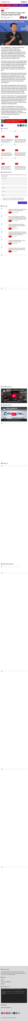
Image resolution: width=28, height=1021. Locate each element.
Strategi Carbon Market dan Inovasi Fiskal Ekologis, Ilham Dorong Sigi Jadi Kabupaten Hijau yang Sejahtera (6, 154)
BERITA (2, 10)
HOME (2, 979)
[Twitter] (21, 125)
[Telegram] (23, 125)
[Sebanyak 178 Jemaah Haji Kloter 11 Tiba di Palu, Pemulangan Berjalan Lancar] (7, 161)
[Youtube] (7, 1013)
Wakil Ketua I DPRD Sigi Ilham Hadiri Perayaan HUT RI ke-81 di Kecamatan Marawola (7, 140)
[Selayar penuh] (25, 401)
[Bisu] (23, 401)
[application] (14, 396)
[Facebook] (18, 125)
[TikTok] (14, 1013)
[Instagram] (4, 1013)
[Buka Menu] (24, 2)
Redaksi (5, 17)
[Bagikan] (26, 17)
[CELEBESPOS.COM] (5, 2)
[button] (22, 2)
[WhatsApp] (26, 125)
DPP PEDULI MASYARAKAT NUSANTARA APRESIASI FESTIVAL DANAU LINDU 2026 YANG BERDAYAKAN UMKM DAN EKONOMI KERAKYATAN (20, 154)
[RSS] (19, 1013)
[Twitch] (9, 1013)
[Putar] (2, 401)
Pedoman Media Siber (6, 981)
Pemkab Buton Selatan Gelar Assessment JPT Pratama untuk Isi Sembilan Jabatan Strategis (20, 168)
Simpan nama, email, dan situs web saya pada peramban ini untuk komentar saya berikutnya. (13, 199)
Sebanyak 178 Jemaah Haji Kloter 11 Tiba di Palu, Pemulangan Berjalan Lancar (6, 168)
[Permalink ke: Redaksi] (2, 17)
